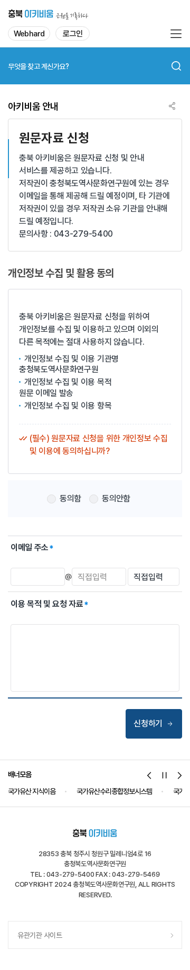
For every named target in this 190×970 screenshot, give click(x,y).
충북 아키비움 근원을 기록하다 (48, 13)
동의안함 (116, 498)
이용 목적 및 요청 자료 (47, 604)
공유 (172, 105)
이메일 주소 (30, 547)
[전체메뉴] (176, 34)
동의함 (70, 498)
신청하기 (148, 724)
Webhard (29, 33)
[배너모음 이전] (149, 775)
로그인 (72, 33)
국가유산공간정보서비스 (137, 791)
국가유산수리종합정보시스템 (46, 791)
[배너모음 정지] (164, 775)
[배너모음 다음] (180, 775)
